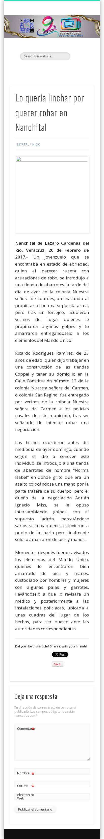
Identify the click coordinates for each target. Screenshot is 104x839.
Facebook (41, 69)
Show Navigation (81, 45)
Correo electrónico (26, 790)
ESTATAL (23, 144)
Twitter (51, 69)
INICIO (36, 144)
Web (20, 798)
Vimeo (62, 69)
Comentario (26, 729)
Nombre (26, 774)
